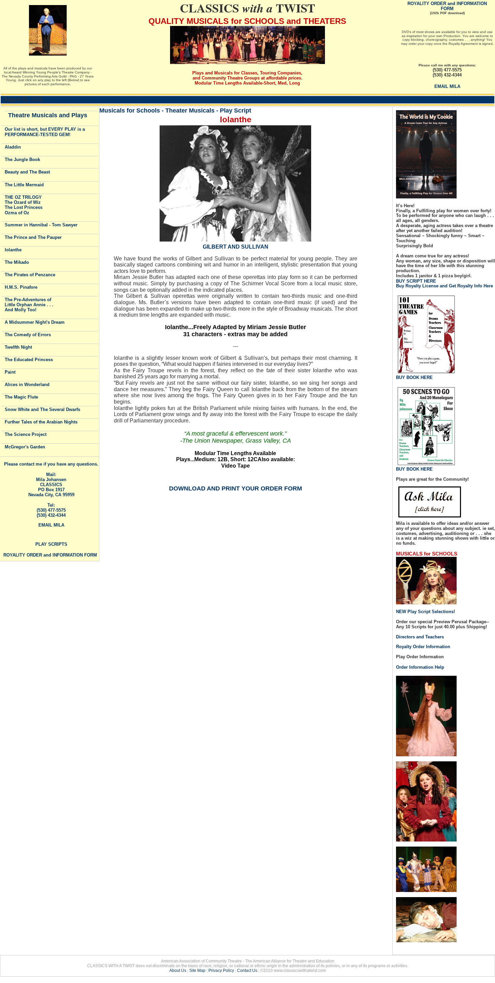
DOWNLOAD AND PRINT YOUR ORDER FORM (235, 488)
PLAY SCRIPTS (51, 544)
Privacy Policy (221, 970)
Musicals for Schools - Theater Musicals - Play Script (175, 110)
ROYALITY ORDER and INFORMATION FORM (447, 6)
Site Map (197, 970)
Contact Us (247, 970)
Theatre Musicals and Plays (47, 115)
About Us (177, 970)
